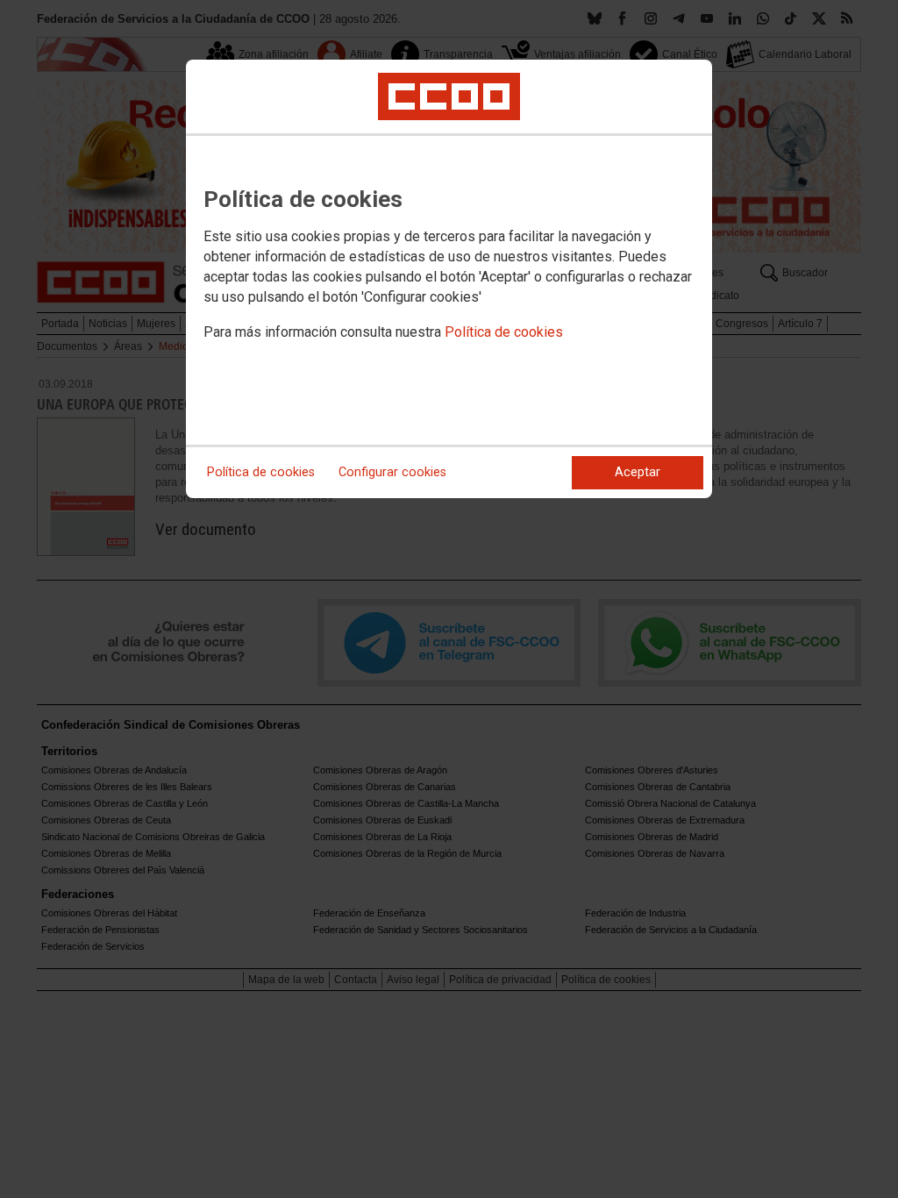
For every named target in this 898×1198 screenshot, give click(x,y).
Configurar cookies (392, 472)
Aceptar (637, 472)
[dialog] (449, 279)
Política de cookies (504, 332)
